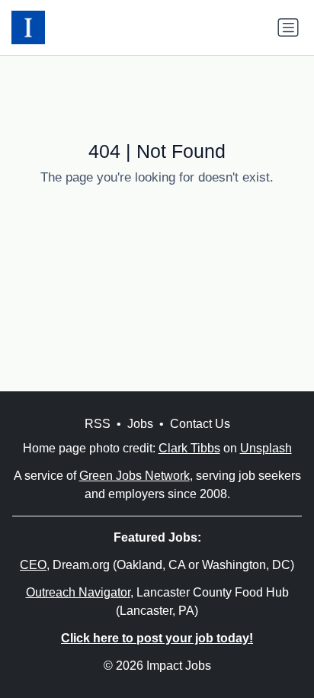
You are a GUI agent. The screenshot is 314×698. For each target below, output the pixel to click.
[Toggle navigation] (288, 27)
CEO (33, 564)
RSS (98, 423)
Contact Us (200, 423)
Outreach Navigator (78, 592)
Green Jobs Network (134, 475)
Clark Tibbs (189, 448)
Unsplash (266, 448)
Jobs (140, 423)
